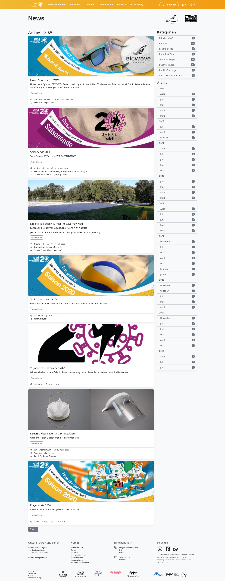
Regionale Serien (38, 550)
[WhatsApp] (175, 550)
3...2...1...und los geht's (43, 299)
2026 (161, 88)
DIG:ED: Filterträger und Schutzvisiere (53, 433)
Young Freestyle (55, 171)
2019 (161, 312)
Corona (37, 174)
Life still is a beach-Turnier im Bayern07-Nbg (56, 223)
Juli (177, 126)
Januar (177, 274)
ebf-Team (74, 552)
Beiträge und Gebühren (80, 562)
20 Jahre (55, 174)
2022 (161, 203)
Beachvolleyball (40, 171)
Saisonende (46, 174)
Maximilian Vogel (41, 521)
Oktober (177, 290)
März (177, 115)
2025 (161, 121)
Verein (120, 4)
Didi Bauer (38, 315)
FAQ (121, 550)
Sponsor (52, 456)
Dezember (177, 241)
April (177, 110)
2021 (161, 236)
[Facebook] (168, 550)
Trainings (89, 4)
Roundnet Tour (69, 171)
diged (36, 456)
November (177, 285)
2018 (161, 351)
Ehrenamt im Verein (78, 555)
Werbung (44, 456)
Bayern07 (58, 250)
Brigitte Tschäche (41, 168)
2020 (161, 279)
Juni (177, 99)
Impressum (32, 571)
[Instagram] (160, 550)
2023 (161, 176)
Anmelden (170, 4)
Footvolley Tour (83, 171)
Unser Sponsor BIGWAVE (45, 80)
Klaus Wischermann (42, 99)
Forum (121, 552)
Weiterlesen (36, 93)
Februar (177, 137)
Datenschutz (32, 573)
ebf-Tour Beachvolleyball (37, 547)
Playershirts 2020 (40, 505)
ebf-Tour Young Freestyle (37, 557)
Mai (177, 104)
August (177, 93)
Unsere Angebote (57, 4)
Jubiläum (64, 174)
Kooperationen (77, 560)
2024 (161, 143)
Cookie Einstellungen (35, 578)
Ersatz (43, 250)
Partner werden (77, 557)
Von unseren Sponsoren (44, 102)
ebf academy (136, 4)
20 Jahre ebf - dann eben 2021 (48, 368)
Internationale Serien (40, 552)
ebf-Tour (74, 4)
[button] (192, 4)
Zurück (33, 529)
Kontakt (122, 559)
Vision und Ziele (77, 547)
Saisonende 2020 (40, 152)
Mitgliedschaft (176, 38)
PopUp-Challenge (176, 70)
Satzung (74, 550)
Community (104, 4)
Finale (49, 250)
